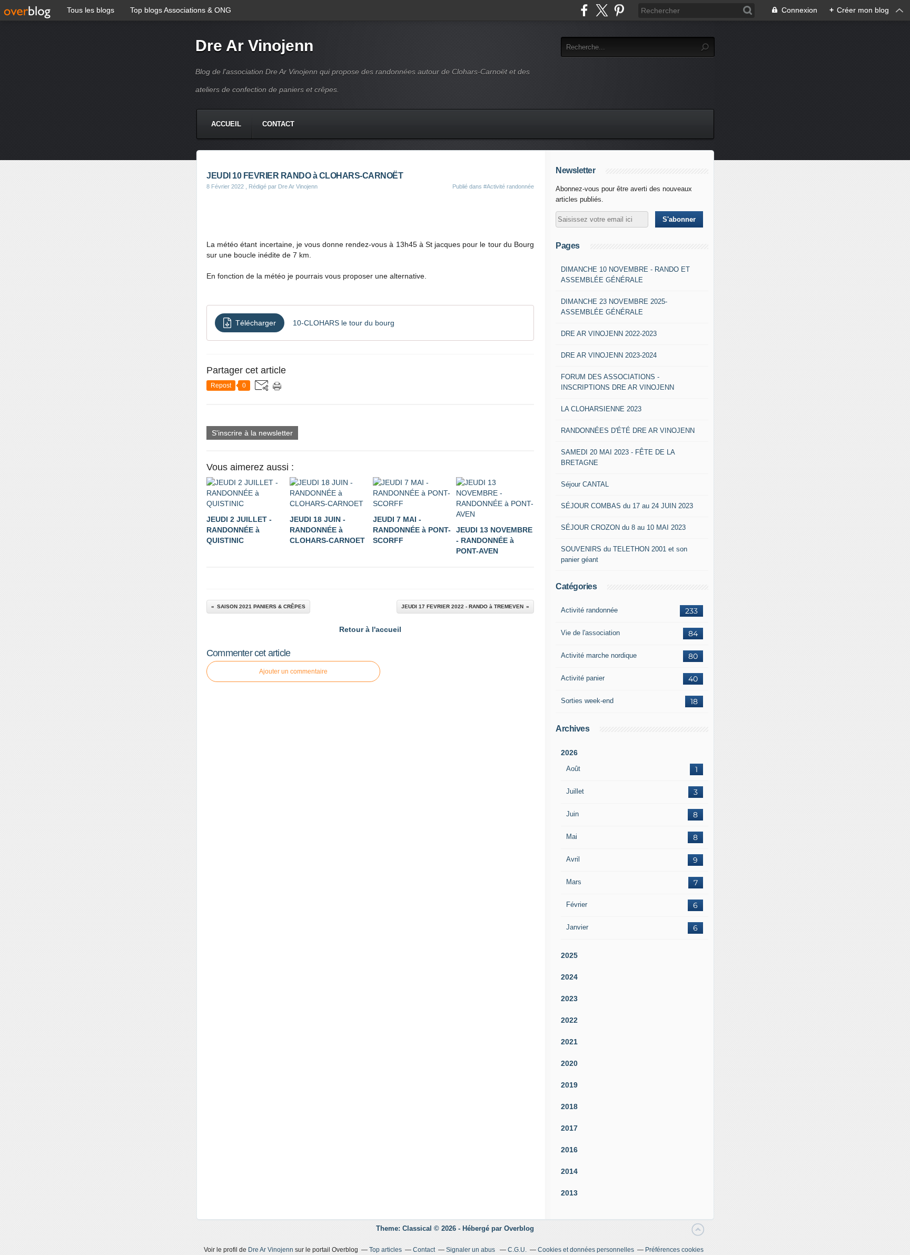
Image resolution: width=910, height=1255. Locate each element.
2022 (569, 1020)
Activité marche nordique (599, 655)
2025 (569, 955)
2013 (569, 1193)
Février (576, 904)
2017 (569, 1128)
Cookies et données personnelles (586, 1249)
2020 (569, 1063)
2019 (569, 1085)
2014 (569, 1171)
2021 (569, 1041)
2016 (569, 1149)
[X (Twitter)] (601, 10)
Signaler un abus (471, 1249)
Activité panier (583, 678)
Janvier (577, 927)
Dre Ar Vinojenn (254, 45)
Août (573, 769)
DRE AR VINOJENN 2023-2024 (609, 355)
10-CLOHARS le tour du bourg (343, 323)
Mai (571, 837)
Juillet (575, 791)
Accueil (226, 124)
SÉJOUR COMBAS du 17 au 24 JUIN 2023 (627, 506)
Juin (572, 814)
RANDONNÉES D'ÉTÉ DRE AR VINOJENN (628, 430)
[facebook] (584, 10)
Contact (278, 124)
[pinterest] (619, 10)
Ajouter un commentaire (293, 671)
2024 (569, 977)
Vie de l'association (590, 633)
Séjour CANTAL (585, 484)
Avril (573, 859)
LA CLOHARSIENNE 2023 (601, 409)
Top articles (385, 1249)
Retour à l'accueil (370, 629)
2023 (569, 998)
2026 (569, 752)
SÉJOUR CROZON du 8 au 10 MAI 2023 (623, 527)
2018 (569, 1106)
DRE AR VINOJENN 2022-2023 (609, 334)
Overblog (519, 1228)
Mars (573, 882)
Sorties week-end (587, 701)
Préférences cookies (674, 1249)
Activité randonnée (589, 610)
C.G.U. (517, 1249)
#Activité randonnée (508, 186)
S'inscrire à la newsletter (252, 433)
